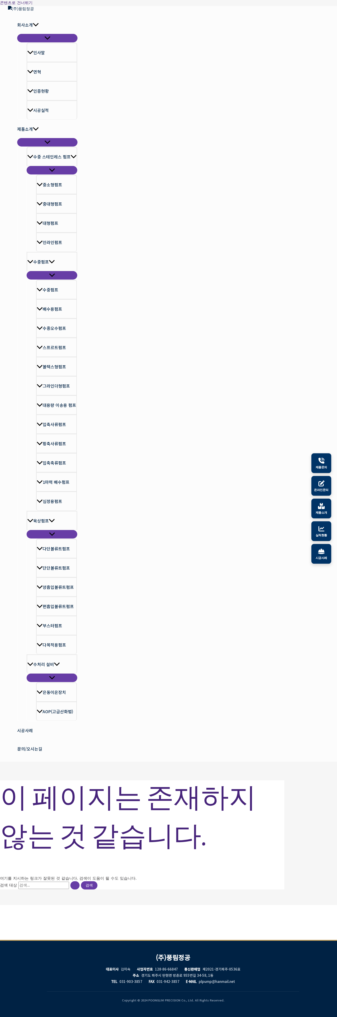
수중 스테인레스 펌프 (52, 157)
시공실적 (41, 110)
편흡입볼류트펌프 (58, 606)
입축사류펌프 (54, 424)
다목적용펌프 (54, 645)
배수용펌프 (52, 309)
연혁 (37, 72)
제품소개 (25, 129)
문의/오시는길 (29, 749)
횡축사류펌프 (54, 443)
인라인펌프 (52, 242)
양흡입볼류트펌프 (58, 587)
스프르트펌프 (54, 347)
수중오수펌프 (54, 328)
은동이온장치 (54, 692)
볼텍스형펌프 (54, 367)
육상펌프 (41, 521)
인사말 (39, 52)
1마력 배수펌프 (56, 482)
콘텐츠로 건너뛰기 (16, 2)
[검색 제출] (75, 885)
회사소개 (25, 25)
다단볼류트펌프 (56, 549)
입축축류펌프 (54, 463)
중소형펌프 (52, 185)
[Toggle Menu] (47, 38)
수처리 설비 (43, 664)
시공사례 (25, 730)
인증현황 (41, 91)
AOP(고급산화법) (58, 711)
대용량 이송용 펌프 (59, 405)
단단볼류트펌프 (56, 568)
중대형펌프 (52, 204)
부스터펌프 (52, 625)
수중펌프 (41, 262)
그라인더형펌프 (56, 386)
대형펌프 (50, 223)
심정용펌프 (52, 501)
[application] (36, 25)
